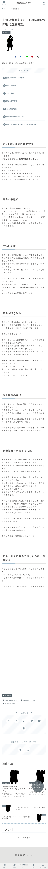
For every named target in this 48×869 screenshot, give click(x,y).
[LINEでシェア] (27, 56)
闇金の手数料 (11, 85)
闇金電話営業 (10, 703)
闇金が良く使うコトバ (11, 334)
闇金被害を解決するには (15, 116)
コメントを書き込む (24, 838)
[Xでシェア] (10, 56)
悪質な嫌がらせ (37, 258)
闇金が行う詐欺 (11, 101)
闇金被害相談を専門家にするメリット (18, 536)
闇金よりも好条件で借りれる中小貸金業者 (21, 124)
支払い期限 (10, 93)
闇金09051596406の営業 (15, 78)
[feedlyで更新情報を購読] (20, 749)
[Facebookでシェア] (15, 56)
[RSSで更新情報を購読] (28, 749)
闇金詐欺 (15, 322)
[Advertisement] (24, 615)
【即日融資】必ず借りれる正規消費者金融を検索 (23, 586)
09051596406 (29, 700)
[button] (38, 56)
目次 (21, 70)
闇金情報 (8, 696)
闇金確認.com (24, 3)
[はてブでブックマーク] (21, 56)
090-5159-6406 (12, 700)
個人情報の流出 (11, 109)
